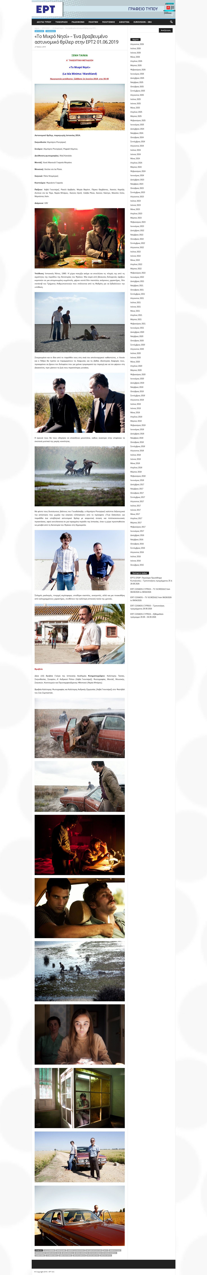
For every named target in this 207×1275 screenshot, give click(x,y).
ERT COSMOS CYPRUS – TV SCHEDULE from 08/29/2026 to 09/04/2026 (150, 590)
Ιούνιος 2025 (135, 103)
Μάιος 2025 (135, 108)
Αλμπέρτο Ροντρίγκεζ (76, 1250)
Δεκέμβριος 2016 (137, 535)
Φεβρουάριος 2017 (137, 527)
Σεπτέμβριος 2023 (137, 192)
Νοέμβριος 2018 (136, 438)
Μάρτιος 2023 (136, 218)
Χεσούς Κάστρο (93, 1255)
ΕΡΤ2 (105, 1250)
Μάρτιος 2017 (136, 523)
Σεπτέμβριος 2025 (137, 91)
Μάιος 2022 (135, 260)
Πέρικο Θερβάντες (82, 1253)
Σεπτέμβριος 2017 (137, 497)
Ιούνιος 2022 (135, 256)
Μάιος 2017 (135, 514)
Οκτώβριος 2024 (137, 137)
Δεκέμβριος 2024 (137, 129)
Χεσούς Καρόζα (79, 1255)
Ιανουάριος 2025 (137, 125)
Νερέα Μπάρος (68, 1253)
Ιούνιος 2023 (135, 205)
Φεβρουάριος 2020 (137, 374)
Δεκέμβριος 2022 (137, 230)
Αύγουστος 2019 (137, 400)
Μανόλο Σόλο (115, 1250)
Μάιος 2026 (135, 57)
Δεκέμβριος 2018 (137, 434)
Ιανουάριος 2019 (137, 429)
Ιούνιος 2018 (135, 459)
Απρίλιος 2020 (136, 366)
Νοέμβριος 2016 (136, 540)
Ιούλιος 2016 (135, 556)
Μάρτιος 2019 (136, 421)
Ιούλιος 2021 (135, 302)
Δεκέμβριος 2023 (137, 180)
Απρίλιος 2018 (136, 468)
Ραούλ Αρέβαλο (96, 1253)
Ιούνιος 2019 (135, 408)
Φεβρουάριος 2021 (137, 324)
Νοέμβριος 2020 (136, 336)
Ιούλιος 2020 (135, 353)
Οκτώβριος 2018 (137, 442)
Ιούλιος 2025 (135, 99)
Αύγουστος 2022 (137, 247)
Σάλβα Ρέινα (40, 1255)
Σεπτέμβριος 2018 (137, 446)
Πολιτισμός (108, 22)
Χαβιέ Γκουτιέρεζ (65, 1255)
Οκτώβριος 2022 (137, 239)
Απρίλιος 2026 (136, 61)
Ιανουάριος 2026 (137, 74)
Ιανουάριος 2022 (137, 277)
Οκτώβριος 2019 (137, 391)
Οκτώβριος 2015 (137, 565)
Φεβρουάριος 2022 (137, 273)
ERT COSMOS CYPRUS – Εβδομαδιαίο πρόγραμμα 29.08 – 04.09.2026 (146, 615)
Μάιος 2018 (135, 463)
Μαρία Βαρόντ (41, 1253)
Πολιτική (93, 22)
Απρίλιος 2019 (136, 417)
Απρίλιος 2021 (136, 315)
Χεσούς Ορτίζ (106, 1255)
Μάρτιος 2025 (136, 116)
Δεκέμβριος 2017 (137, 484)
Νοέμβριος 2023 (136, 184)
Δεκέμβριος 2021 (137, 281)
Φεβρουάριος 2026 (137, 70)
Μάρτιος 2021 (136, 319)
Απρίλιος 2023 (136, 214)
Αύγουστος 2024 (137, 146)
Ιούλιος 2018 (135, 455)
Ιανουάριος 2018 (137, 480)
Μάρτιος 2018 (136, 472)
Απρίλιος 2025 (136, 112)
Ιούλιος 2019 (135, 404)
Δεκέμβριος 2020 (137, 332)
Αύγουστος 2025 (137, 95)
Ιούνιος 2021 (135, 307)
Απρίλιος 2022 (136, 264)
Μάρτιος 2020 (136, 370)
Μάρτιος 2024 (136, 167)
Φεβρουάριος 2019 (137, 425)
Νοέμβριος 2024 (136, 133)
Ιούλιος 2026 (135, 48)
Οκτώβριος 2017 (137, 493)
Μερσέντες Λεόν (54, 1253)
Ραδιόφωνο (78, 22)
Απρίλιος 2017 (136, 518)
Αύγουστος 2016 (137, 552)
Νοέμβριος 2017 (136, 489)
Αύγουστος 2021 (137, 298)
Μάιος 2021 (135, 311)
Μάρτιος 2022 (136, 269)
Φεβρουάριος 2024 (137, 171)
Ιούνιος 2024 (135, 154)
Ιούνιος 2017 (135, 510)
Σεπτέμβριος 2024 (137, 142)
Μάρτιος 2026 (136, 65)
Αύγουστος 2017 (137, 501)
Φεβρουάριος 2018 (137, 476)
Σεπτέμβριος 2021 (137, 294)
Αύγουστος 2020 (137, 349)
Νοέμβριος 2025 (136, 82)
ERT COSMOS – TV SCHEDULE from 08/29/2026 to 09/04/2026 (151, 598)
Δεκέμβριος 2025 (137, 78)
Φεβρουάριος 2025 (137, 120)
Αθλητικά (124, 22)
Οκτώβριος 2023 (137, 188)
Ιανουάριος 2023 (137, 226)
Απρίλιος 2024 (136, 163)
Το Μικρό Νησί (51, 1255)
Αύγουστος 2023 (137, 197)
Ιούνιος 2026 (135, 53)
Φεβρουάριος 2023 (137, 222)
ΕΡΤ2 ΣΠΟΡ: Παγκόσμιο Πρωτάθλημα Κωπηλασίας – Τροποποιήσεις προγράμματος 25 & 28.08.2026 (151, 581)
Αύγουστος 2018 (137, 451)
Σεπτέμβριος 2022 (137, 243)
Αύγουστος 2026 (137, 44)
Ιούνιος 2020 (135, 357)
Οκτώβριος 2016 (137, 544)
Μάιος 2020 (135, 362)
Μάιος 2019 (135, 412)
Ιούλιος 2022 (135, 252)
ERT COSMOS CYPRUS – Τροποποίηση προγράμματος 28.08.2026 (147, 607)
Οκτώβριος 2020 (137, 341)
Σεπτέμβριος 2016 (137, 548)
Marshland (61, 1250)
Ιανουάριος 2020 (137, 379)
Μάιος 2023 (135, 209)
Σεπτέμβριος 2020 (137, 345)
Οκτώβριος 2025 (137, 87)
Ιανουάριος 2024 (137, 175)
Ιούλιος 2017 (135, 506)
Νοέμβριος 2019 (136, 387)
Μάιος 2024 (135, 158)
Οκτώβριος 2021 (137, 290)
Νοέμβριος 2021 (136, 285)
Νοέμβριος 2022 (136, 235)
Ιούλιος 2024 (135, 150)
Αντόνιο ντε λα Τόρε (94, 1250)
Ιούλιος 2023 (135, 201)
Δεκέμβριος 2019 (137, 383)
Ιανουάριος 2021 (137, 328)
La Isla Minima (49, 1250)
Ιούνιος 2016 (135, 561)
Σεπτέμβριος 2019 (137, 396)
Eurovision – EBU (143, 22)
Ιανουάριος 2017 (137, 531)
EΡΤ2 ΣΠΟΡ (39, 31)
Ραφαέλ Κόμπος (110, 1253)
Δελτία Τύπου (44, 22)
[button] (171, 22)
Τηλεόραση (61, 22)
